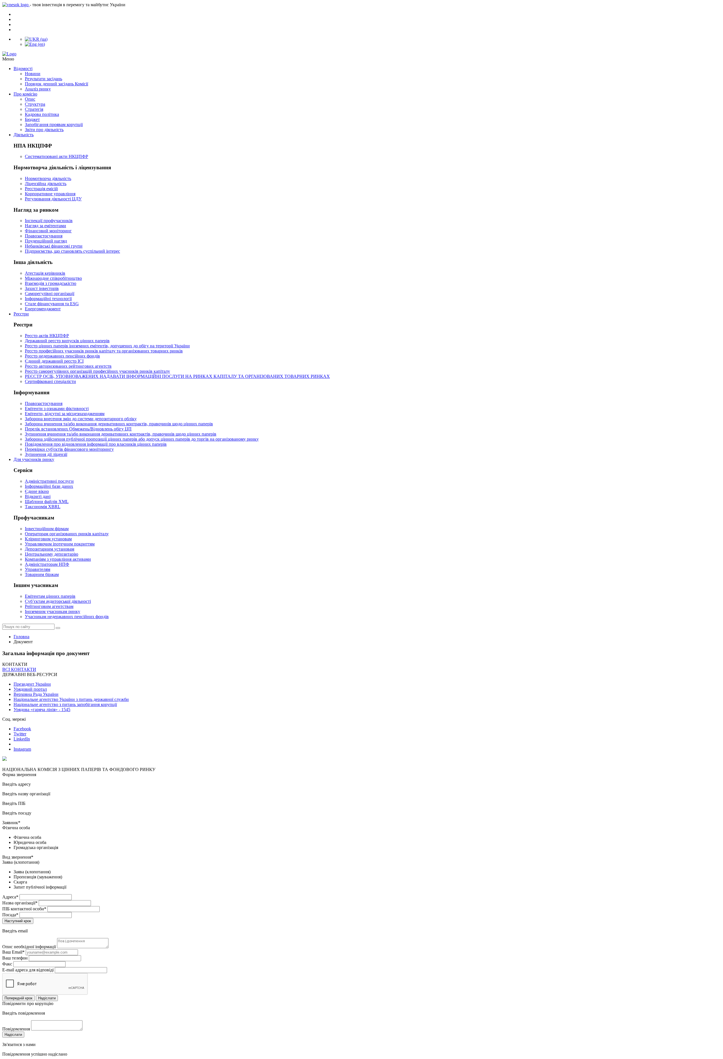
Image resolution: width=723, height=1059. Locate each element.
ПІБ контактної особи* (24, 908)
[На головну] (361, 54)
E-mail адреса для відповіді (28, 969)
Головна (21, 636)
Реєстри (21, 313)
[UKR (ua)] (36, 39)
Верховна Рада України (36, 694)
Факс (7, 963)
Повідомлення (16, 1028)
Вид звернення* (17, 857)
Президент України (32, 684)
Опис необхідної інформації (29, 946)
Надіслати (47, 998)
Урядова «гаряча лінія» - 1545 (42, 709)
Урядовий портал (30, 689)
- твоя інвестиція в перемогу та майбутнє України (77, 4)
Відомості (23, 68)
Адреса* (10, 897)
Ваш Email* (13, 952)
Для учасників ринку (34, 459)
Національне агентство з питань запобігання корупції (65, 704)
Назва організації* (20, 902)
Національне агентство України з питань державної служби (71, 699)
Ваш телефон (15, 958)
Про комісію (25, 94)
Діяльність (24, 134)
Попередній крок (18, 998)
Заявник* (11, 822)
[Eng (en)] (35, 44)
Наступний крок (18, 921)
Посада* (10, 914)
